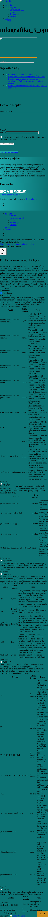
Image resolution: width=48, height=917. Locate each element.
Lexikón (8, 227)
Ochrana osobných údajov (10, 195)
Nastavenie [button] (4, 242)
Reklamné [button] (4, 660)
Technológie (14, 222)
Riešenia (13, 225)
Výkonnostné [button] (5, 558)
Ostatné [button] (3, 887)
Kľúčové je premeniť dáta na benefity (22, 74)
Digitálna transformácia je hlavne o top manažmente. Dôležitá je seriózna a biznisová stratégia (25, 81)
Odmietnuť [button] (40, 240)
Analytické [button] (4, 572)
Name (3, 130)
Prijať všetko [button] (14, 242)
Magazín (8, 213)
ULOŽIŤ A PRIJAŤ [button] (8, 914)
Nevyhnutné (8, 293)
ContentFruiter (31, 199)
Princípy (13, 220)
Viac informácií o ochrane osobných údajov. (17, 244)
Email (3, 132)
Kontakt (8, 229)
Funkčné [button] (3, 481)
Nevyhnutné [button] (5, 291)
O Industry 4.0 (10, 216)
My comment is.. (6, 111)
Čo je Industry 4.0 (17, 218)
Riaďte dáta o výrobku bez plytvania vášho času (26, 77)
